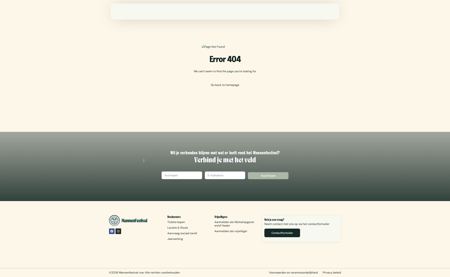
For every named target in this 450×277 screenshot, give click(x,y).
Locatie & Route (177, 227)
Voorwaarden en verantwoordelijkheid (293, 272)
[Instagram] (118, 231)
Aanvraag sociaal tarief (182, 233)
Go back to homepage (225, 85)
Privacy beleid (332, 272)
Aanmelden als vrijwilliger (230, 231)
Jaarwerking (175, 239)
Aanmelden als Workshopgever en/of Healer (234, 223)
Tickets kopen (176, 222)
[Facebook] (112, 231)
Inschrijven (268, 175)
